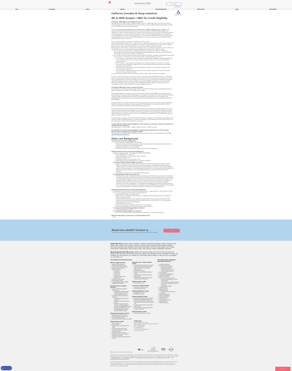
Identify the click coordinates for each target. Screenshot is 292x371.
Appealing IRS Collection (167, 271)
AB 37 (155, 23)
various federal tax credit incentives (144, 357)
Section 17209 (115, 41)
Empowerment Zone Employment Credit (122, 318)
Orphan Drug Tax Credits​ (118, 279)
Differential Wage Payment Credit (120, 316)
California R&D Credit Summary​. (120, 134)
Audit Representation (164, 264)
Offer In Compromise (164, 294)
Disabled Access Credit (139, 292)
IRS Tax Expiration (163, 290)
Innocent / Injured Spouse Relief (167, 277)
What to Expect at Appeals (167, 269)
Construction (117, 275)
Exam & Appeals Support (165, 265)
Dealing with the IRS (164, 276)
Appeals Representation (167, 267)
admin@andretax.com (142, 322)
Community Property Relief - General (170, 282)
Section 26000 (139, 49)
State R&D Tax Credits (117, 280)
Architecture (117, 272)
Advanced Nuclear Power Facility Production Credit (120, 330)
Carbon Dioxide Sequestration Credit (143, 266)
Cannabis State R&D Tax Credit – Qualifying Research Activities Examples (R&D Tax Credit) (122, 309)
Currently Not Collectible (165, 275)
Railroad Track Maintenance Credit (142, 313)
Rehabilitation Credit (139, 293)
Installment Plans (163, 287)
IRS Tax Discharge (163, 288)
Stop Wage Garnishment (165, 299)
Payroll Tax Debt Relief (164, 295)
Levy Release (162, 293)
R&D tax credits (116, 357)
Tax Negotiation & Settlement (166, 273)
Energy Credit (115, 324)
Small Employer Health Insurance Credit (143, 298)
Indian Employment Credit (118, 317)
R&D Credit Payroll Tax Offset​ (119, 265)
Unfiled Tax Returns (164, 302)
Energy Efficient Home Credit (119, 332)
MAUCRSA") (136, 35)
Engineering (117, 273)
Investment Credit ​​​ (116, 323)
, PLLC (148, 3)
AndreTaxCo (140, 3)
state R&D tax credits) (128, 357)
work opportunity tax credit (162, 357)
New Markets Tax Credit (140, 288)
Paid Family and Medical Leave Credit (143, 299)
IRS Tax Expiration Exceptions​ (168, 291)
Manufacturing (117, 277)
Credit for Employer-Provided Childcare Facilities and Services (143, 308)
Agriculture (116, 270)
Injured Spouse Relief (166, 286)
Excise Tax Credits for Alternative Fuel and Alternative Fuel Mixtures (143, 278)
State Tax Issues (163, 298)
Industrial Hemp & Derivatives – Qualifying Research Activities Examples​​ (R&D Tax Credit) (121, 293)
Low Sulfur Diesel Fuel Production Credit (143, 265)
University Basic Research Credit (119, 266)
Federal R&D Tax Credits (118, 264)
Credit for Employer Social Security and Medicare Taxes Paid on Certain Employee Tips (144, 302)
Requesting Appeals (166, 268)
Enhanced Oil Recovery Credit (119, 328)
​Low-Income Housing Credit (141, 287)
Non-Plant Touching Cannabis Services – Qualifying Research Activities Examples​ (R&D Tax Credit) (122, 305)
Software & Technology (119, 276)
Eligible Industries (116, 269)
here (126, 365)
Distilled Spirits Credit (139, 283)
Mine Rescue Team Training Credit (120, 333)
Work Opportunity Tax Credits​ (119, 314)
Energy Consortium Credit (118, 268)
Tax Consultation (163, 272)
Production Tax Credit (117, 335)
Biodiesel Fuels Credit (139, 270)
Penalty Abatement (164, 297)
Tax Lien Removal (163, 301)
